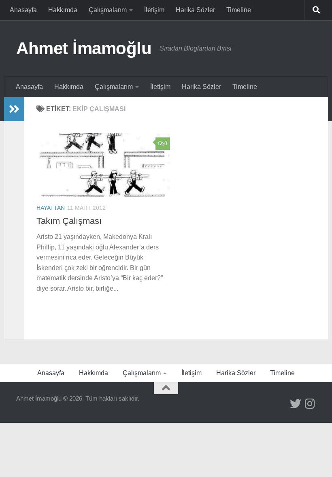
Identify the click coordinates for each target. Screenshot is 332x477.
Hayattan (50, 208)
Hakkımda (62, 9)
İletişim (154, 9)
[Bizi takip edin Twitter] (295, 403)
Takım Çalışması (69, 221)
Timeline (238, 9)
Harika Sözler (195, 9)
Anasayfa (23, 9)
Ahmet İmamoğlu (83, 48)
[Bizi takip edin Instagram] (310, 403)
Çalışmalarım (108, 9)
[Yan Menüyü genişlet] (14, 109)
